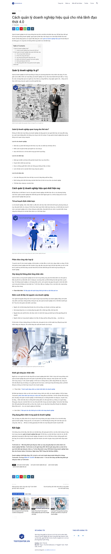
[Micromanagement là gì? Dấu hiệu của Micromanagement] (21, 503)
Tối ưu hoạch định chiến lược (23, 54)
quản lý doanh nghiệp (53, 464)
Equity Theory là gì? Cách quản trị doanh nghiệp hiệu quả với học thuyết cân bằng (40, 512)
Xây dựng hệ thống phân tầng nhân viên (26, 57)
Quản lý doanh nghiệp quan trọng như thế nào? (28, 50)
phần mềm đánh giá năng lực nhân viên (29, 395)
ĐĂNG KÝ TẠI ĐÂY (29, 457)
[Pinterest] (21, 28)
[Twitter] (17, 28)
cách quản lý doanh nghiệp (23, 464)
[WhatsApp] (25, 28)
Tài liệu (86, 3)
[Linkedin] (28, 28)
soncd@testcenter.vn (49, 550)
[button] (97, 3)
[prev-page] (13, 517)
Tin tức (92, 3)
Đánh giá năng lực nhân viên (23, 61)
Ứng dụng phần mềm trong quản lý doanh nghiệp (28, 62)
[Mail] (83, 535)
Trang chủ (60, 3)
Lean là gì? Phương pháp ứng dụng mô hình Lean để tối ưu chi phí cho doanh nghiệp (59, 512)
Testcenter (16, 25)
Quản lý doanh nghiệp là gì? (21, 48)
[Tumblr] (32, 28)
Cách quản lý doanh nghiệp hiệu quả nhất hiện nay (27, 52)
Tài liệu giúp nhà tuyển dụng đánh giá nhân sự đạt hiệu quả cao (40, 290)
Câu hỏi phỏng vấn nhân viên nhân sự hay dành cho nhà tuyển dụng (56, 487)
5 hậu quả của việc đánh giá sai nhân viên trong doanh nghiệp (37, 410)
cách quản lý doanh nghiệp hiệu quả (38, 464)
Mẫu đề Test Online (77, 3)
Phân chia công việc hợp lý (23, 55)
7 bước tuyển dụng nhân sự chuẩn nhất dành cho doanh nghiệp (38, 389)
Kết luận (16, 64)
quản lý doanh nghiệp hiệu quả (51, 38)
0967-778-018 (43, 543)
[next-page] (16, 517)
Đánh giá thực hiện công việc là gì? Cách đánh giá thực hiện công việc (24, 487)
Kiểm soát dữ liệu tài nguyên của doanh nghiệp (28, 59)
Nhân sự (67, 3)
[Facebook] (13, 28)
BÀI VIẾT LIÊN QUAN (18, 494)
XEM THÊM (28, 494)
